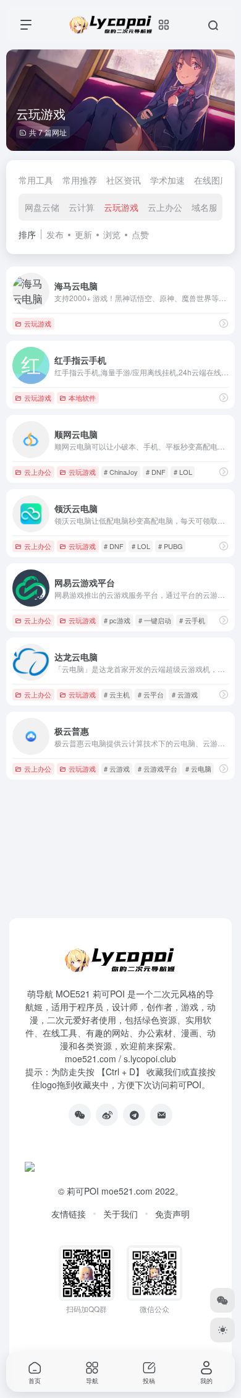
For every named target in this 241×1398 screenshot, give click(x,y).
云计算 (82, 207)
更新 (83, 234)
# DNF (156, 472)
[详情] (224, 323)
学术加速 (167, 180)
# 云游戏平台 (157, 769)
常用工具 (36, 180)
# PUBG (170, 546)
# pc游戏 (117, 620)
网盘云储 (42, 207)
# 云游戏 (185, 694)
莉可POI (83, 1191)
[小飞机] (134, 1115)
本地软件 (82, 398)
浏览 (111, 234)
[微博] (107, 1115)
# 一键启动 (154, 620)
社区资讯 (123, 180)
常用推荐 (79, 180)
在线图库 (211, 180)
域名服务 (209, 207)
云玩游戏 (121, 207)
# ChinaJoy (121, 472)
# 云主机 (117, 694)
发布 (55, 234)
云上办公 (165, 207)
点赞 (140, 234)
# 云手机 (192, 620)
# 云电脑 (198, 769)
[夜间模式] (222, 1330)
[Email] (161, 1115)
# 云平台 (151, 694)
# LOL (183, 472)
